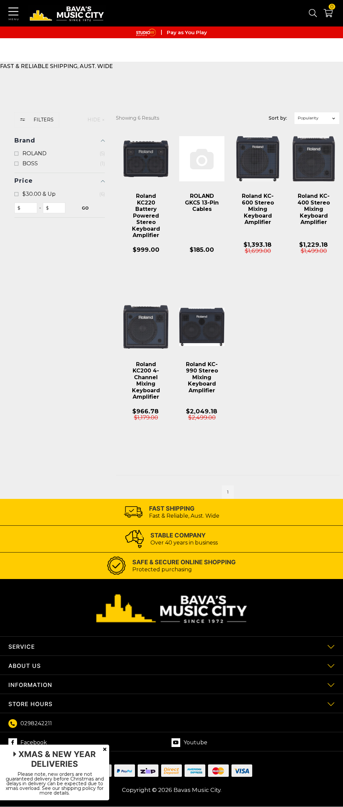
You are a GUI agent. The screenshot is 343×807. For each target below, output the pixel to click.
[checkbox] (59, 154)
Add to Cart (146, 280)
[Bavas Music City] (67, 13)
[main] (228, 316)
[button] (325, 14)
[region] (59, 305)
